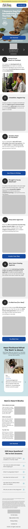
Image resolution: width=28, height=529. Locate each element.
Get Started (14, 37)
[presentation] (3, 50)
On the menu (14, 515)
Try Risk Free (13, 339)
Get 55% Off (21, 5)
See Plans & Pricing (14, 173)
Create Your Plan (14, 256)
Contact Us (14, 524)
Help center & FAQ (14, 518)
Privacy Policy (14, 521)
